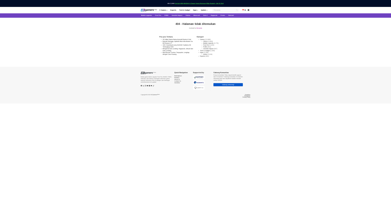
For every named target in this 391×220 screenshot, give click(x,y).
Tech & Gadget (184, 10)
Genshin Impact (208, 49)
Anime (205, 54)
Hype (195, 10)
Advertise (177, 83)
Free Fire (206, 45)
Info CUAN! (195, 3)
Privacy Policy (246, 97)
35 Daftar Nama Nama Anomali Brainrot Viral (177, 39)
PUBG (205, 47)
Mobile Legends (208, 43)
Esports (173, 10)
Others (205, 41)
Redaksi (176, 77)
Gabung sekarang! (228, 84)
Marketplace (178, 76)
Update (203, 10)
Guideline (247, 94)
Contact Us (177, 81)
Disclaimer (247, 96)
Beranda (199, 28)
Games (163, 10)
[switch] (249, 10)
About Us (177, 79)
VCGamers (155, 94)
